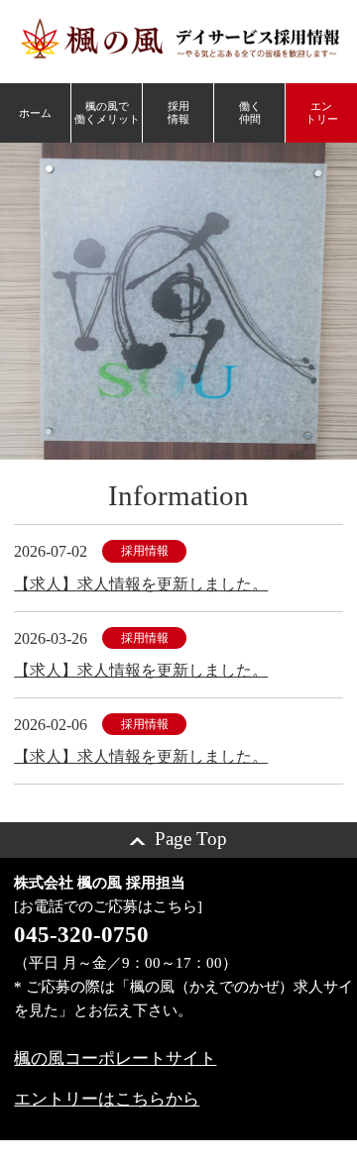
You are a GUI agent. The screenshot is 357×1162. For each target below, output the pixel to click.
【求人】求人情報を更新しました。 (141, 584)
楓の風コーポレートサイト (115, 1058)
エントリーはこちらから (106, 1099)
